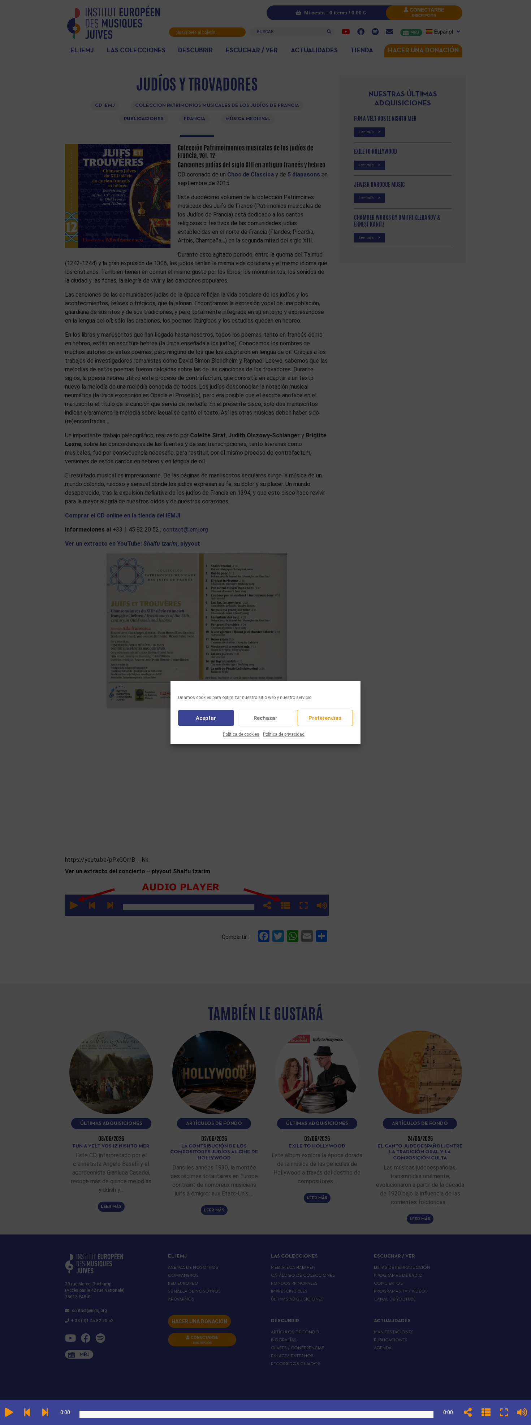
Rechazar (265, 717)
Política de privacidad (284, 734)
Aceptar (206, 717)
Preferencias (324, 717)
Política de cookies (241, 734)
